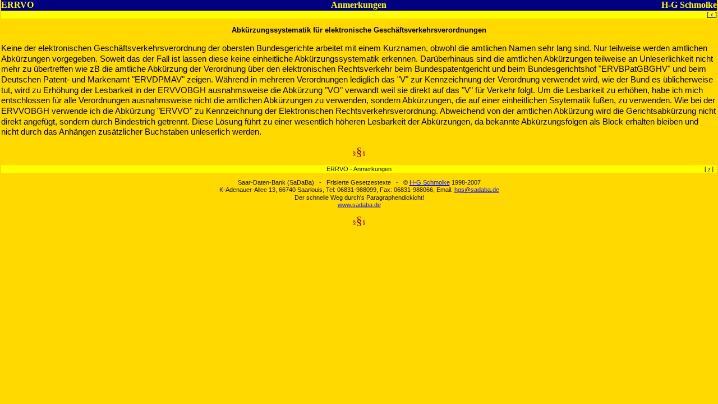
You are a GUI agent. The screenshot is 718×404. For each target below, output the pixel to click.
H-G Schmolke (429, 182)
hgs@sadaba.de (476, 189)
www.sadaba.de (359, 204)
